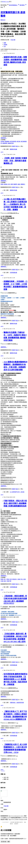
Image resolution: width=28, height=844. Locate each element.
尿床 (5, 581)
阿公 (21, 579)
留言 (17, 146)
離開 (9, 841)
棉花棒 (18, 141)
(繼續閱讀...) (4, 138)
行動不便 (8, 581)
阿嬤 (7, 579)
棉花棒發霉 (13, 141)
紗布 (9, 184)
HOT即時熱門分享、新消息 (17, 492)
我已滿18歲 (3, 841)
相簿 (5, 42)
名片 (5, 46)
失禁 (10, 579)
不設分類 (12, 39)
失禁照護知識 (13, 272)
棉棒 (12, 184)
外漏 (2, 581)
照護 (2, 184)
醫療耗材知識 (13, 149)
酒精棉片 (22, 184)
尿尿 (24, 579)
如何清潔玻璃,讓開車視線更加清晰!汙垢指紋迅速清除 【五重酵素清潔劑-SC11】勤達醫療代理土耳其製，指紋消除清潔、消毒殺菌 (15, 679)
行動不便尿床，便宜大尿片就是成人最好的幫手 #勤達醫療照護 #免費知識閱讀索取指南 (15, 503)
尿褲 (19, 579)
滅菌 (19, 184)
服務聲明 (16, 823)
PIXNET (7, 822)
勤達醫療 (7, 141)
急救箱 (2, 141)
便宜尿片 (14, 579)
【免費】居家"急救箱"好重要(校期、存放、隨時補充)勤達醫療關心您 (15, 160)
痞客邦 (14, 146)
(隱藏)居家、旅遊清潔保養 (17, 702)
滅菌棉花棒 (11, 143)
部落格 (5, 44)
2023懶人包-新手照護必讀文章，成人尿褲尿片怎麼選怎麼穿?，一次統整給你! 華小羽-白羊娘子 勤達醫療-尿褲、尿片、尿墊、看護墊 (15, 204)
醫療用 (15, 184)
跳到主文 (3, 20)
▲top (2, 152)
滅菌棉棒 (4, 143)
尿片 (5, 579)
